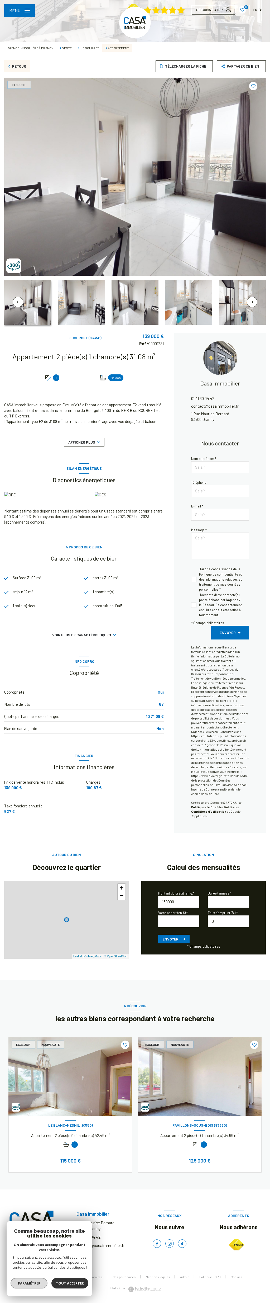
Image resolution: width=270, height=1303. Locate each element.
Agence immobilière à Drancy (30, 48)
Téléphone (198, 482)
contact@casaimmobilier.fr (215, 406)
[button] (252, 302)
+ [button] (121, 888)
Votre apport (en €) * (173, 913)
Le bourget (90, 48)
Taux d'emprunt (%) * (223, 913)
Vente (67, 48)
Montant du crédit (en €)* (176, 893)
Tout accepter (70, 1283)
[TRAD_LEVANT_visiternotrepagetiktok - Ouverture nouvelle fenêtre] (182, 1243)
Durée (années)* (220, 893)
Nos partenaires (124, 1277)
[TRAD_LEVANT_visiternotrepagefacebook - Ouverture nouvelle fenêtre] (157, 1243)
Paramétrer (29, 1283)
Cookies (237, 1277)
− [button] (121, 895)
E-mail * (197, 506)
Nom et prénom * (203, 459)
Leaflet (77, 956)
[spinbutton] (228, 921)
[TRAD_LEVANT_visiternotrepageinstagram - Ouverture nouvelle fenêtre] (169, 1243)
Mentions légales (158, 1277)
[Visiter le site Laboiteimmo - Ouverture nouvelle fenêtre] (144, 1289)
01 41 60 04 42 (202, 398)
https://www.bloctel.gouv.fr (210, 776)
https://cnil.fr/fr (201, 736)
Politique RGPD (210, 1277)
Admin (184, 1277)
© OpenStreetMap (115, 956)
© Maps (93, 956)
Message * (199, 530)
